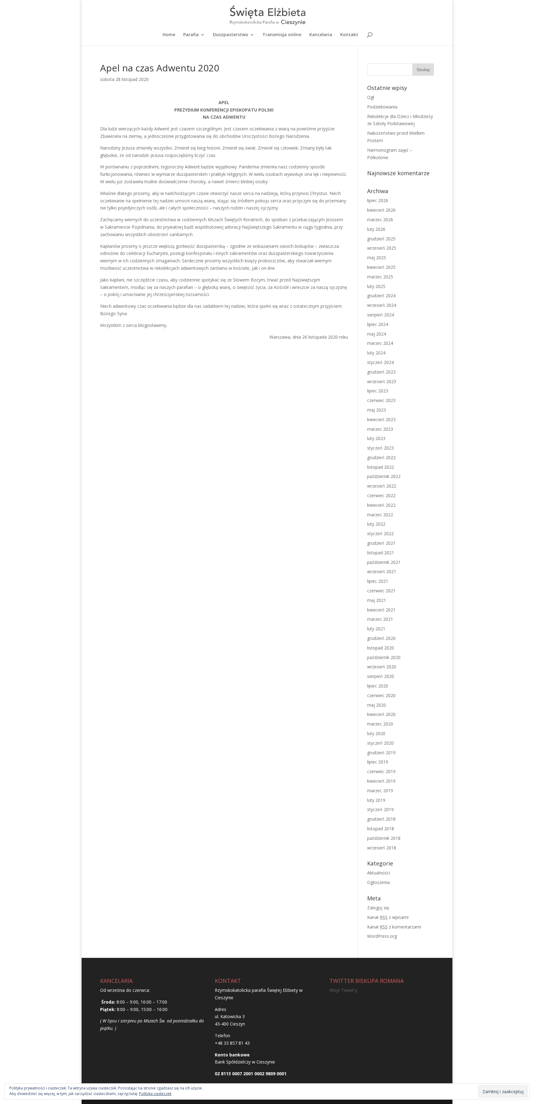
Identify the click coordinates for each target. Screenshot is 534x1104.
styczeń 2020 (380, 743)
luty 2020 (376, 733)
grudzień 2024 (381, 295)
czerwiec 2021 (381, 591)
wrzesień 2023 (381, 381)
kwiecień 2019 (381, 781)
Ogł (370, 97)
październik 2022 (383, 476)
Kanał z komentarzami (394, 927)
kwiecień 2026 (381, 210)
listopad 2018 (380, 828)
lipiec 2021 (377, 581)
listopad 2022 (380, 467)
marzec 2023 (380, 429)
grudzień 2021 (381, 543)
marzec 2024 (380, 343)
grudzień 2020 (381, 638)
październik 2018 (383, 838)
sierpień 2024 (380, 315)
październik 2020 (383, 657)
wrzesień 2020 (381, 667)
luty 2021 (376, 629)
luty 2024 (376, 353)
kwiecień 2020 (381, 714)
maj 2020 (376, 705)
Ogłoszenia (378, 882)
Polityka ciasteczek (155, 1093)
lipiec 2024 (377, 324)
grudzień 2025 (381, 239)
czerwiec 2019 (381, 771)
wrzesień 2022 (381, 486)
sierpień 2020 (380, 676)
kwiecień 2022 (381, 505)
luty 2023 (376, 438)
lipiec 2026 (377, 200)
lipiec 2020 (377, 686)
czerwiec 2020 (381, 695)
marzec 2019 (380, 790)
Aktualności (378, 873)
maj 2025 (376, 257)
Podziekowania (382, 107)
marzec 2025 (380, 277)
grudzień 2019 (381, 752)
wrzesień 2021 (381, 571)
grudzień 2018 (381, 819)
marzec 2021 (380, 619)
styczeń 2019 (380, 809)
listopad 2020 (380, 648)
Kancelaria (320, 34)
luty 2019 (376, 800)
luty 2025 (376, 286)
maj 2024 (376, 334)
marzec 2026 (380, 219)
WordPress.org (382, 936)
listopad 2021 (380, 553)
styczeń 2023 (380, 448)
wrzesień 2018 (381, 848)
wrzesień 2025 (381, 248)
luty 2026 (376, 229)
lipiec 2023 (377, 391)
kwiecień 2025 (381, 267)
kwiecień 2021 (381, 610)
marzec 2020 (380, 724)
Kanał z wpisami (388, 917)
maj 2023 (376, 410)
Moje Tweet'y (343, 990)
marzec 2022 (380, 515)
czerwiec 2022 (381, 495)
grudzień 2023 (381, 372)
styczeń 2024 (380, 362)
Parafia (191, 34)
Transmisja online (281, 34)
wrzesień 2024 (381, 305)
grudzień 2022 (381, 457)
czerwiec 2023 (381, 400)
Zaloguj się (378, 908)
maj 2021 (376, 600)
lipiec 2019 (377, 762)
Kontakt (349, 34)
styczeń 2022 (380, 533)
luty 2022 (376, 524)
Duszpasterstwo (230, 34)
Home (169, 34)
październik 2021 (383, 562)
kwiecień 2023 (381, 419)
